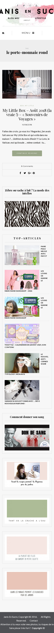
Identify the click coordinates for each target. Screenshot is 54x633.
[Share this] (20, 173)
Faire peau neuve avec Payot (44, 251)
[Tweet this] (25, 173)
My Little (29, 106)
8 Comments (27, 166)
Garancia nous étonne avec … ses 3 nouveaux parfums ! (22, 402)
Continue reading (27, 153)
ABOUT (27, 20)
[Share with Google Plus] (29, 173)
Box (22, 106)
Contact (34, 620)
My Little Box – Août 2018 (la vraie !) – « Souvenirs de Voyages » (27, 114)
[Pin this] (34, 173)
